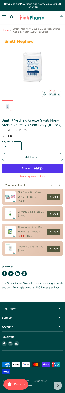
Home (5, 30)
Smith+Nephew (16, 130)
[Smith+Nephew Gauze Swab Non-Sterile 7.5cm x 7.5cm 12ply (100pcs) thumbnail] (7, 106)
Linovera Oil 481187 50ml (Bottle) (31, 246)
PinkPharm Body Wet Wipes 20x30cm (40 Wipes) (31, 192)
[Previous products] (52, 185)
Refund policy (40, 381)
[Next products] (59, 185)
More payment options (32, 176)
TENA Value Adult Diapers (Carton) (31, 227)
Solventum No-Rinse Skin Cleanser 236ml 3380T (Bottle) (31, 211)
